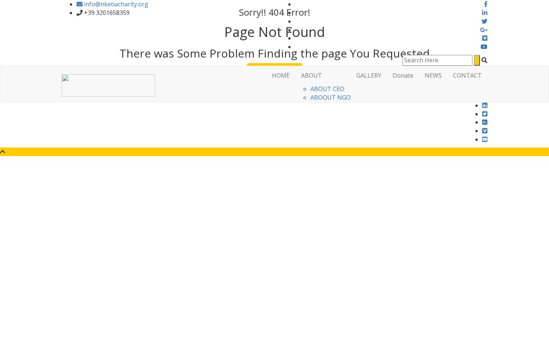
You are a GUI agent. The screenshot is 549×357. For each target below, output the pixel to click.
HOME (281, 75)
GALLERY (368, 75)
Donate (403, 75)
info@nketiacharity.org (115, 4)
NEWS (433, 75)
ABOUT (311, 75)
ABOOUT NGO (330, 97)
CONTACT (467, 75)
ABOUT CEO (327, 89)
